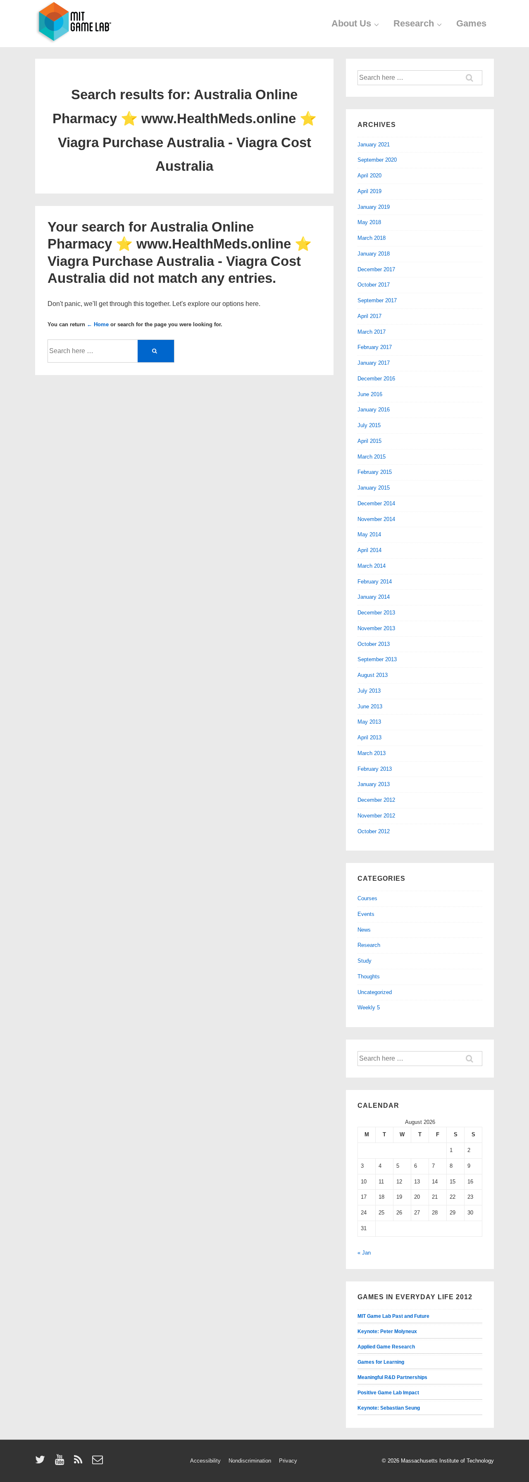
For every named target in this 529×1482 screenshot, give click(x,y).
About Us (351, 23)
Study (364, 961)
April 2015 (369, 441)
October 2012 (373, 831)
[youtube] (61, 1462)
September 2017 (377, 300)
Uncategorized (374, 992)
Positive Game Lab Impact (388, 1393)
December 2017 (376, 269)
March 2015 (371, 457)
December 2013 (376, 613)
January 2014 (373, 597)
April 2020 (369, 175)
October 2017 (373, 285)
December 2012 (376, 800)
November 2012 (376, 816)
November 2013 (376, 628)
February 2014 (374, 581)
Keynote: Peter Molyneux (387, 1331)
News (364, 930)
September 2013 (377, 659)
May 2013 (369, 722)
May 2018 (369, 222)
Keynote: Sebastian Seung (388, 1408)
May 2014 (369, 534)
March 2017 (371, 332)
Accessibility (205, 1461)
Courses (367, 898)
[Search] (156, 351)
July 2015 (369, 425)
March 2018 (371, 238)
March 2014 (371, 566)
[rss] (80, 1462)
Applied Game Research (386, 1347)
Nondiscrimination (250, 1461)
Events (365, 914)
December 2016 (376, 378)
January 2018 (373, 254)
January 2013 (373, 784)
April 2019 (369, 191)
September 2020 (377, 160)
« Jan (364, 1253)
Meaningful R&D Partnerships (392, 1377)
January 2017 (373, 363)
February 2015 (374, 472)
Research (413, 23)
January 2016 (373, 409)
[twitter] (42, 1462)
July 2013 (369, 691)
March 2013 (371, 753)
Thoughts (368, 976)
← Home (98, 324)
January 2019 (373, 207)
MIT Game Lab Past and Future (393, 1316)
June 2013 (369, 706)
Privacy (288, 1461)
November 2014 (376, 519)
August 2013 (372, 675)
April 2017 (369, 316)
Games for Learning (380, 1362)
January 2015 (373, 488)
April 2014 (369, 550)
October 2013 (373, 644)
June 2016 (369, 394)
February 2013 (374, 769)
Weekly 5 (368, 1007)
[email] (98, 1462)
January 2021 (373, 144)
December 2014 (376, 503)
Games (471, 23)
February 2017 (374, 347)
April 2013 (369, 737)
